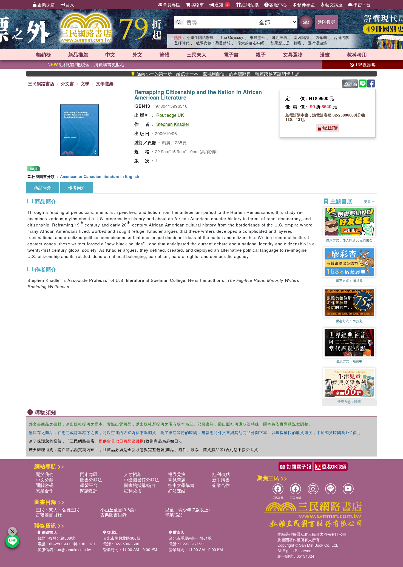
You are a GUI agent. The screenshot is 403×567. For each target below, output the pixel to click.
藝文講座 (334, 4)
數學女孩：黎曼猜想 (213, 43)
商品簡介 (42, 187)
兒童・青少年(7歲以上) (187, 509)
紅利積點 (221, 474)
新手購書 (221, 480)
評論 (352, 83)
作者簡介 (77, 187)
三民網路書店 (41, 83)
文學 (85, 83)
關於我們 (44, 474)
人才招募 (132, 474)
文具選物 (293, 54)
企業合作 (221, 485)
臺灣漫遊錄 (317, 43)
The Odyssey (231, 37)
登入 (69, 4)
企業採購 (46, 4)
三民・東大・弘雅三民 (58, 509)
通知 (221, 4)
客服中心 (278, 4)
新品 (78, 54)
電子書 (231, 54)
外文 (137, 54)
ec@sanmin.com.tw (74, 549)
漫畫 (325, 54)
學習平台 (362, 4)
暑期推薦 (279, 37)
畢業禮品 (174, 514)
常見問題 (177, 480)
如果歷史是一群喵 (286, 43)
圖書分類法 (91, 480)
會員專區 (171, 4)
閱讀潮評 (89, 490)
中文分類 (44, 480)
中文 (110, 54)
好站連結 (177, 490)
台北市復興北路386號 (56, 538)
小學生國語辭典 (200, 37)
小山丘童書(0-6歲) (118, 509)
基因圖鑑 (301, 37)
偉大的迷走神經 (250, 43)
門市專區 (89, 474)
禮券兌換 (177, 474)
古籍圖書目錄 (49, 514)
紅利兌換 (250, 4)
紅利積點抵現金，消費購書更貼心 (86, 64)
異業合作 (44, 490)
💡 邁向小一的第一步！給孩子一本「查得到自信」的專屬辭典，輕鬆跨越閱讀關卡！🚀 (199, 73)
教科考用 (357, 54)
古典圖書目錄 (113, 514)
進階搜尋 (326, 22)
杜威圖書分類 (43, 176)
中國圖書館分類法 (141, 480)
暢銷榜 (43, 54)
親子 (261, 54)
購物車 (197, 4)
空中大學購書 (181, 485)
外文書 (67, 83)
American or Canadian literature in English (99, 176)
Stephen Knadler (172, 124)
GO (306, 22)
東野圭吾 (257, 37)
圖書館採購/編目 (140, 485)
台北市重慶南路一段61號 (190, 538)
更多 (367, 201)
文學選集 (104, 83)
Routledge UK (170, 115)
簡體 (164, 54)
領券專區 (306, 4)
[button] (349, 403)
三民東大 (196, 54)
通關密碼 (44, 485)
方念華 (321, 37)
